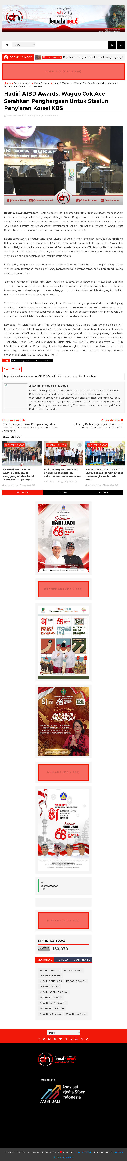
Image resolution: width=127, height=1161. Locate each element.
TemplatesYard (84, 1152)
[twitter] (44, 1039)
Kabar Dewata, (50, 115)
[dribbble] (66, 1039)
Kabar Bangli (73, 970)
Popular (64, 959)
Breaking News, (33, 115)
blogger (103, 492)
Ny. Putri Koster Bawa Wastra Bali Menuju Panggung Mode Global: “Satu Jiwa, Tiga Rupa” (18, 474)
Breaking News (36, 57)
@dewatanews (49, 885)
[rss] (71, 1039)
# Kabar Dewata (42, 360)
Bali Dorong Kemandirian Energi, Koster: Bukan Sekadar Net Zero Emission (62, 473)
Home (7, 83)
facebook (23, 492)
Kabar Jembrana (51, 997)
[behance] (76, 1039)
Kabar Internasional (54, 992)
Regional (44, 959)
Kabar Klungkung (52, 1008)
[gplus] (49, 1039)
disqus (63, 492)
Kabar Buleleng (51, 975)
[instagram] (82, 1039)
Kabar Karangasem (53, 1003)
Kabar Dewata (42, 83)
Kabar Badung (50, 970)
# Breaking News (21, 360)
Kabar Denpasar (51, 981)
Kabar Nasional (50, 1014)
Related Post (12, 436)
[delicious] (87, 1039)
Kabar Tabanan (76, 1014)
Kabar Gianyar (50, 986)
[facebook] (39, 1039)
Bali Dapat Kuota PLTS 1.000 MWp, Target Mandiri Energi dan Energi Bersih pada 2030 (104, 474)
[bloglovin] (61, 1039)
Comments (82, 959)
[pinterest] (55, 1039)
